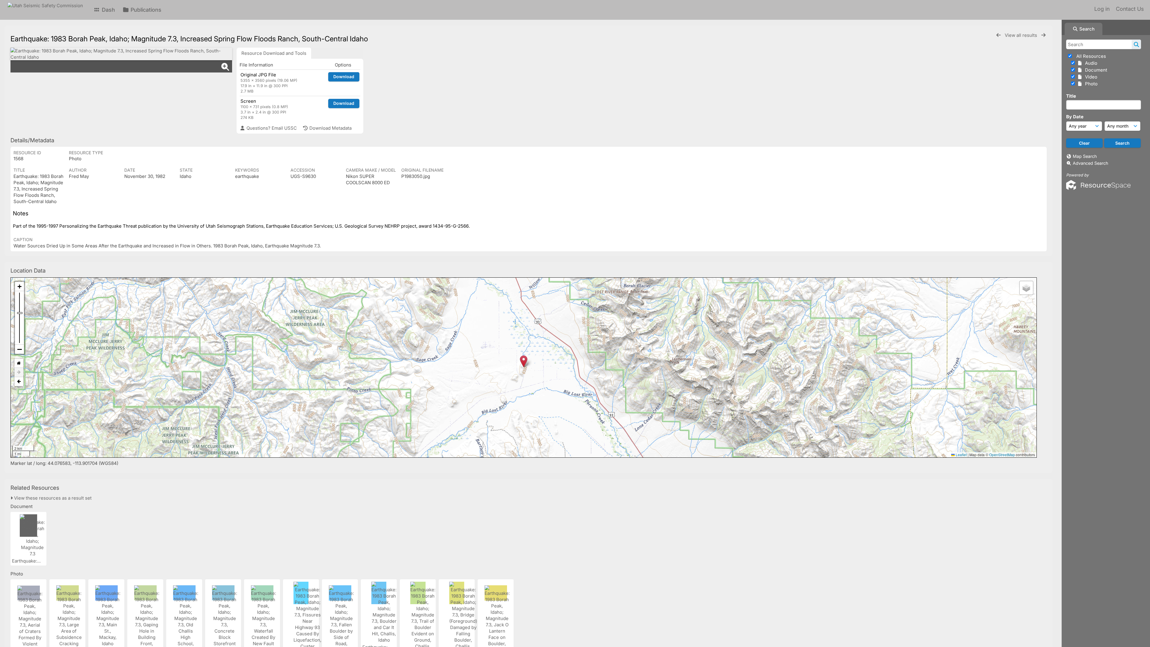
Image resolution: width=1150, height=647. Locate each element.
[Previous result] (998, 35)
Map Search (1085, 156)
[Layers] (1026, 287)
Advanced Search (1090, 163)
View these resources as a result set (52, 498)
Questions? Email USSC (271, 128)
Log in (1102, 9)
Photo (1090, 84)
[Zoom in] (19, 286)
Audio (1090, 63)
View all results (1021, 35)
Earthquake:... (27, 561)
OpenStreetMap (1002, 454)
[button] (523, 361)
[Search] (1136, 44)
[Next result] (1043, 35)
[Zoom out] (19, 349)
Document (1095, 70)
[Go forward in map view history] (18, 372)
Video (1090, 77)
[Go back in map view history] (18, 381)
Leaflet (961, 454)
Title (1071, 96)
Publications (145, 10)
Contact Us (1130, 9)
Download (343, 76)
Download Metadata (330, 128)
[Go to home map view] (18, 363)
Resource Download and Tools (273, 53)
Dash (107, 10)
